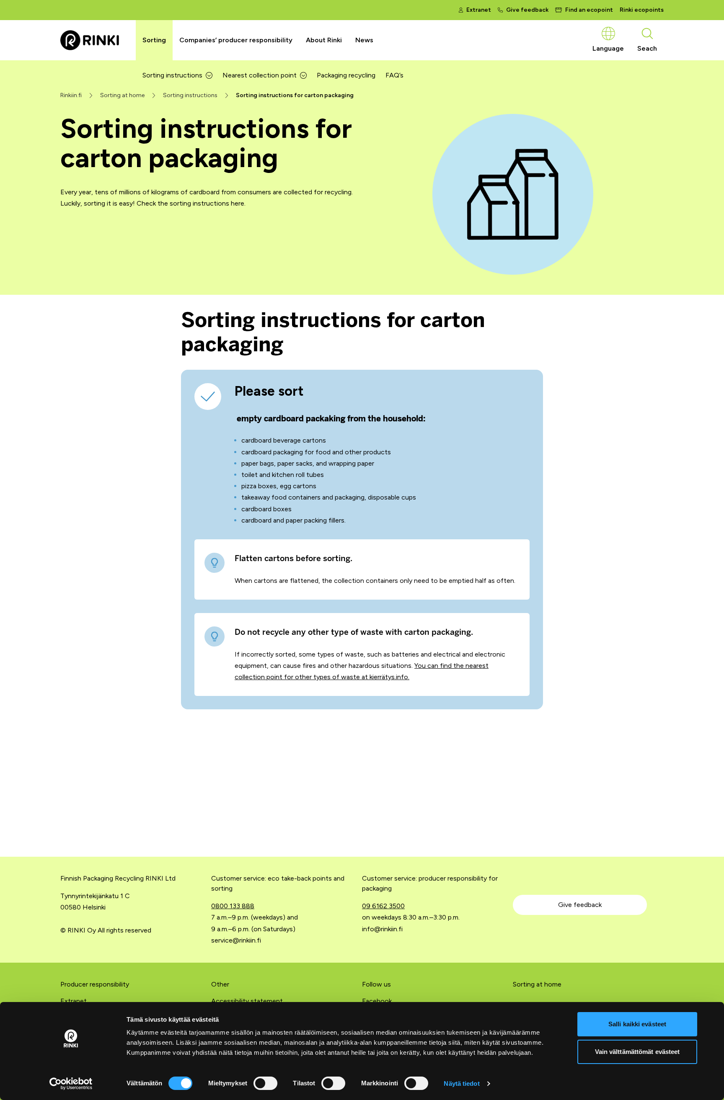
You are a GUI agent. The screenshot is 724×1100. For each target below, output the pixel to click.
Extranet (73, 1001)
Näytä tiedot (461, 1083)
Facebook (377, 1001)
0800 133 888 (232, 906)
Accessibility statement (247, 1001)
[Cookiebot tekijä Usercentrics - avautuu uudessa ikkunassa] (71, 1083)
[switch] (265, 1083)
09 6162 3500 (383, 906)
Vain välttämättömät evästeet (637, 1051)
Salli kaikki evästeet (637, 1024)
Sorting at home (537, 984)
